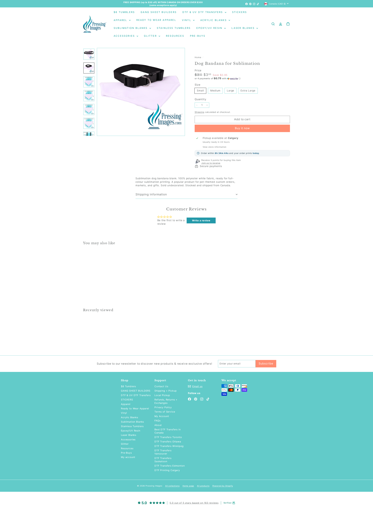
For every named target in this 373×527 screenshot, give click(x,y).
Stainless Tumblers (174, 28)
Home (198, 57)
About (158, 425)
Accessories (125, 35)
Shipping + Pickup (165, 390)
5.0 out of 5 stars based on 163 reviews (194, 502)
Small (200, 90)
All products (203, 486)
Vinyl (187, 20)
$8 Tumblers (124, 12)
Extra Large (248, 90)
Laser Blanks (244, 28)
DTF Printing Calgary (167, 470)
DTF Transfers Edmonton (169, 465)
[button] (242, 78)
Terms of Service (164, 411)
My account (128, 457)
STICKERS (239, 12)
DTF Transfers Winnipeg (169, 446)
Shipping (199, 112)
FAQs (157, 420)
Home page (188, 486)
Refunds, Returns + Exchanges (165, 401)
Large (230, 90)
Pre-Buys (197, 35)
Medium (215, 90)
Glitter (151, 35)
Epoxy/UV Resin (210, 28)
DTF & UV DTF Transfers (203, 12)
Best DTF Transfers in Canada (167, 431)
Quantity (200, 99)
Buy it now (242, 128)
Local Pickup (162, 395)
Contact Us (161, 386)
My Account (161, 416)
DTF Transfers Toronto (168, 437)
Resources (175, 35)
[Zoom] (141, 92)
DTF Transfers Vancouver (162, 452)
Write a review (201, 220)
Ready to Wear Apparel (156, 20)
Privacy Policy (163, 407)
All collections (172, 486)
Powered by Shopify (222, 486)
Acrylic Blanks (214, 20)
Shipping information (151, 194)
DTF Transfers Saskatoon (162, 460)
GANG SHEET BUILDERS (159, 12)
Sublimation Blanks (131, 28)
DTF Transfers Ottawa (167, 441)
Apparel (121, 20)
